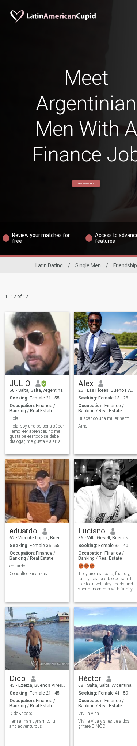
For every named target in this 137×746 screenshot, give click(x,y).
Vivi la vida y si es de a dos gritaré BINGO (103, 724)
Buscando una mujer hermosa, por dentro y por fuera (106, 418)
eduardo (23, 531)
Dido (17, 678)
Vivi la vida (88, 713)
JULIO (19, 383)
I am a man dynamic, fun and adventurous (33, 724)
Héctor (89, 678)
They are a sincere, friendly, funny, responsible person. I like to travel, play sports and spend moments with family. (105, 581)
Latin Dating (49, 265)
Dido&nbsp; (20, 713)
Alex (85, 383)
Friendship (125, 265)
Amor (83, 426)
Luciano (91, 531)
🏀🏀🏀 (86, 566)
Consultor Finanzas (28, 573)
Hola (13, 418)
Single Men (88, 265)
